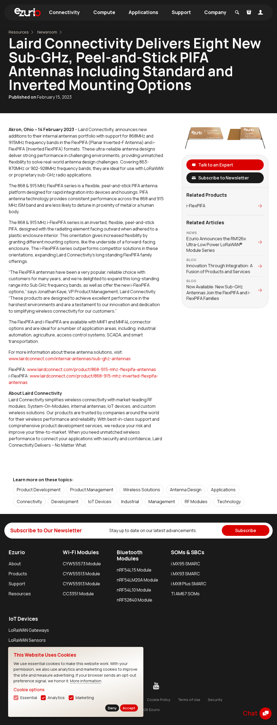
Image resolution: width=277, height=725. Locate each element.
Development (64, 502)
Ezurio (17, 552)
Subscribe (245, 530)
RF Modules (196, 502)
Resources (19, 32)
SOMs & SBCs (187, 552)
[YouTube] (156, 686)
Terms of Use (189, 699)
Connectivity (64, 12)
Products (18, 574)
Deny (112, 708)
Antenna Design (186, 490)
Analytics (56, 697)
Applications (143, 12)
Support (181, 12)
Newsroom (47, 32)
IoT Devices (99, 502)
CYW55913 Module (81, 584)
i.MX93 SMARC (185, 574)
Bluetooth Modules (130, 555)
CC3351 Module (78, 594)
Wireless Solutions (141, 490)
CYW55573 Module (82, 564)
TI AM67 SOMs (185, 594)
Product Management (91, 490)
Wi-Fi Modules (81, 552)
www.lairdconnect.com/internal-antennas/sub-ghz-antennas (70, 359)
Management (162, 502)
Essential (28, 697)
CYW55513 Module (81, 574)
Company (215, 12)
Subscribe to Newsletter (223, 178)
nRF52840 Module (134, 600)
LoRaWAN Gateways (29, 630)
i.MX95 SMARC (185, 564)
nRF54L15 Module (134, 570)
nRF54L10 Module (134, 590)
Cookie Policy (158, 699)
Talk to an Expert (215, 165)
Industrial (130, 502)
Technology (229, 502)
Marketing (84, 697)
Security (215, 699)
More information (85, 680)
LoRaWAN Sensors (27, 640)
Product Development (39, 490)
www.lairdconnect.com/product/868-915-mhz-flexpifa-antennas (91, 369)
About (15, 564)
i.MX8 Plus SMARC (188, 584)
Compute (104, 12)
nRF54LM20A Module (137, 580)
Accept (129, 708)
